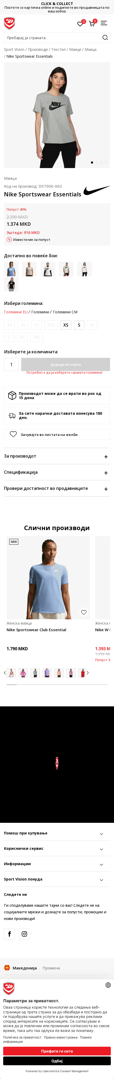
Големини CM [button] (65, 312)
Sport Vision (14, 49)
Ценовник (58, 7)
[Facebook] (9, 934)
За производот (20, 456)
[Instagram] (24, 934)
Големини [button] (40, 312)
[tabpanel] (57, 115)
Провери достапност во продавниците (46, 488)
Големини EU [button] (16, 312)
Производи (38, 49)
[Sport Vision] (9, 23)
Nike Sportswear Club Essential (36, 629)
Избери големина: (23, 303)
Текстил (58, 49)
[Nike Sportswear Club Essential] (48, 577)
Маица (91, 49)
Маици (75, 49)
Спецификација (21, 472)
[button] (57, 38)
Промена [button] (51, 967)
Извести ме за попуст (31, 239)
